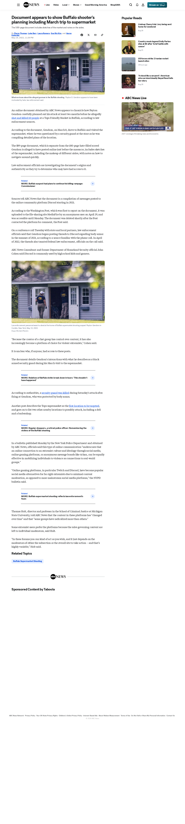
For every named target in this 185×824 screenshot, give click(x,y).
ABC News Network (16, 716)
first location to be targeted (84, 405)
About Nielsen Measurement (109, 716)
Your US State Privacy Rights (47, 716)
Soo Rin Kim (56, 33)
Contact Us (170, 716)
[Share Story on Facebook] (81, 35)
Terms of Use (125, 716)
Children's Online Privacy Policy (70, 716)
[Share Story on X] (88, 35)
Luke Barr (32, 33)
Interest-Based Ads (90, 716)
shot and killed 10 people (25, 118)
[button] (18, 5)
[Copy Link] (102, 35)
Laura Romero (44, 33)
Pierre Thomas (20, 33)
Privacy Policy (30, 716)
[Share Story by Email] (95, 35)
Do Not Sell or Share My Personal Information (148, 716)
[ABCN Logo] (31, 5)
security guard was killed (55, 392)
